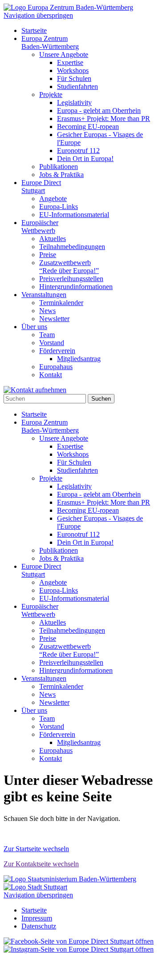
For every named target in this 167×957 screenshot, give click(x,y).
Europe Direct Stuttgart (41, 186)
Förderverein (57, 350)
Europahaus (56, 366)
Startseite (34, 30)
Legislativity (74, 102)
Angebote (53, 198)
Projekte (50, 94)
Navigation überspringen (38, 15)
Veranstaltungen (43, 294)
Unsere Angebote (63, 54)
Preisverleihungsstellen (71, 278)
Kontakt (50, 374)
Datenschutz (38, 926)
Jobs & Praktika (61, 174)
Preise (47, 254)
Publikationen (58, 166)
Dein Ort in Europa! (85, 158)
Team (47, 334)
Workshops (73, 70)
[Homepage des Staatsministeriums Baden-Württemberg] (70, 879)
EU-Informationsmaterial (74, 214)
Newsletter (54, 318)
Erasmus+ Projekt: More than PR (103, 118)
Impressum (36, 918)
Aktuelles (52, 238)
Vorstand (51, 342)
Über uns (34, 326)
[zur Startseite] (68, 7)
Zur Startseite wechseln (36, 848)
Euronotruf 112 (78, 150)
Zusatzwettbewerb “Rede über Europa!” (69, 266)
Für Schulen (74, 78)
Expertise (70, 62)
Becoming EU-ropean (88, 126)
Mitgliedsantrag (79, 358)
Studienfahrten (77, 86)
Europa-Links (58, 206)
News (47, 310)
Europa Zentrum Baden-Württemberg (50, 42)
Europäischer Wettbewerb (39, 226)
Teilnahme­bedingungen (72, 246)
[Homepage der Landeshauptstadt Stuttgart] (35, 887)
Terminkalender (61, 302)
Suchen (101, 398)
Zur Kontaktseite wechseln (41, 864)
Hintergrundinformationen (76, 286)
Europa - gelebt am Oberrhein (99, 110)
